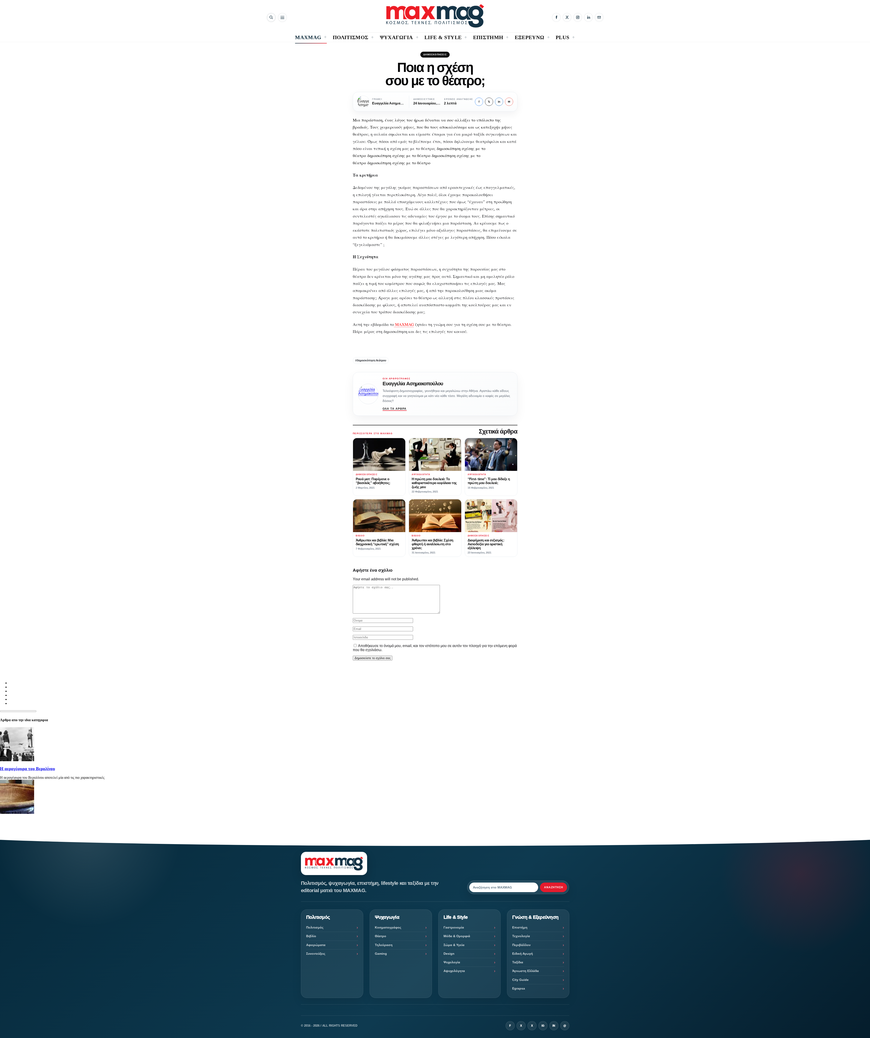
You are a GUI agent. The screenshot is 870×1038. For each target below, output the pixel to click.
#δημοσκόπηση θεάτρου (370, 360)
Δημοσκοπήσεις (435, 54)
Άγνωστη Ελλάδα (525, 971)
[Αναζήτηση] (271, 17)
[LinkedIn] (588, 17)
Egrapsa (518, 988)
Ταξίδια (517, 962)
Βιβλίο (311, 936)
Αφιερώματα (315, 945)
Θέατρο (380, 936)
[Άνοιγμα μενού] (282, 17)
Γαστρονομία (454, 927)
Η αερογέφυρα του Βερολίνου (27, 768)
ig (543, 1025)
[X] (567, 17)
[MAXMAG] (435, 16)
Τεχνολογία (521, 936)
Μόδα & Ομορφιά (457, 936)
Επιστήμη (519, 927)
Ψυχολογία (452, 962)
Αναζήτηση (553, 887)
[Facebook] (556, 17)
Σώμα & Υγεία (454, 945)
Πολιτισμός (314, 927)
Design (449, 953)
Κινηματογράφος (388, 927)
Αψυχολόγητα (454, 971)
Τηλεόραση (384, 945)
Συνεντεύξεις (315, 953)
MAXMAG (404, 324)
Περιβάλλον (521, 945)
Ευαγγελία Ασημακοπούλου (413, 383)
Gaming (381, 953)
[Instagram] (577, 17)
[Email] (599, 17)
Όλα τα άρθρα (395, 408)
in (499, 101)
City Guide (520, 980)
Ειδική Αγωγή (522, 953)
